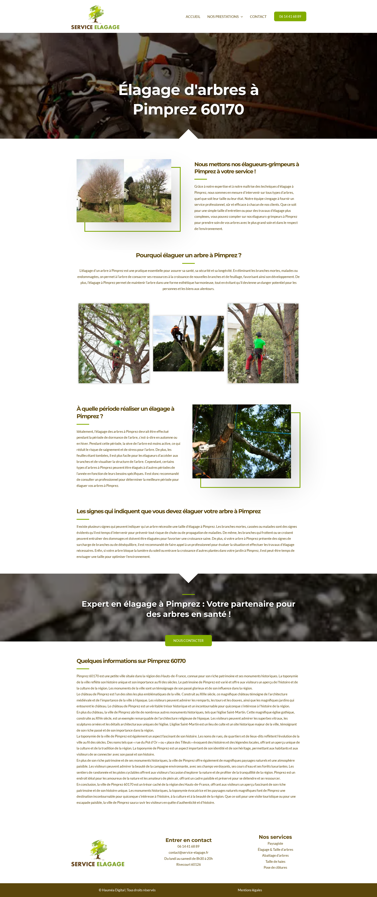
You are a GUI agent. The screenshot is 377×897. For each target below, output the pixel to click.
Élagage (263, 849)
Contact (258, 16)
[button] (241, 16)
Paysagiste (275, 843)
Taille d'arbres (283, 849)
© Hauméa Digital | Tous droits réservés (127, 890)
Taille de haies (275, 861)
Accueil (193, 16)
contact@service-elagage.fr (189, 852)
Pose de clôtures (275, 867)
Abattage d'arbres (275, 855)
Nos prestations (223, 16)
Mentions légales (250, 890)
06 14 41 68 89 (188, 846)
